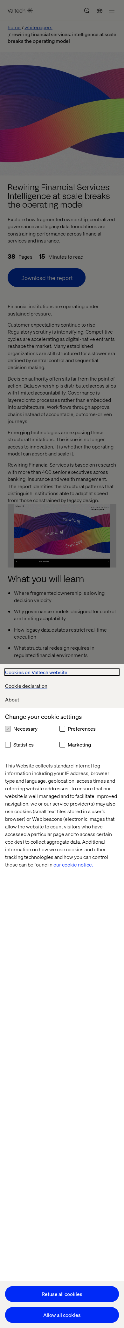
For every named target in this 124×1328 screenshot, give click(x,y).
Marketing (79, 744)
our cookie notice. (73, 864)
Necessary (25, 728)
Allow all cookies (62, 1314)
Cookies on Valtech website (36, 672)
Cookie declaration (26, 686)
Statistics (23, 744)
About (12, 699)
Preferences (82, 728)
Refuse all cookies (62, 1294)
